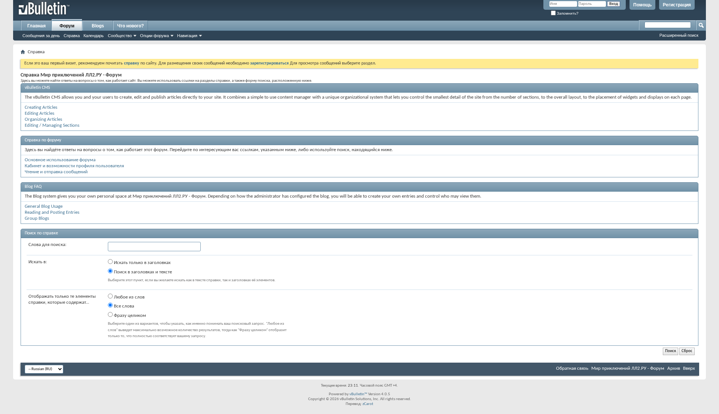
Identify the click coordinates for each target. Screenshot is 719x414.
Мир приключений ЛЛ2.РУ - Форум (627, 368)
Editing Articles (39, 113)
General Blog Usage (44, 206)
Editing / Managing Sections (52, 125)
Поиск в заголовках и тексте (142, 272)
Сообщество (120, 35)
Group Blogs (37, 218)
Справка (72, 35)
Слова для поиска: (47, 244)
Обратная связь (572, 368)
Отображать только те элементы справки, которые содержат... (62, 299)
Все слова (123, 306)
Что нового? (130, 25)
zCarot (367, 404)
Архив (673, 368)
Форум (67, 25)
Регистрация (677, 5)
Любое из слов (129, 297)
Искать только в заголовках (142, 262)
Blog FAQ (33, 186)
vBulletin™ (358, 394)
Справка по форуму (43, 140)
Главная (36, 25)
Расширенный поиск (678, 35)
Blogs (98, 25)
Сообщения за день (41, 35)
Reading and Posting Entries (52, 212)
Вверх (689, 368)
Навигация (187, 35)
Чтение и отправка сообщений (56, 172)
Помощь (642, 5)
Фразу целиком (129, 315)
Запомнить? (567, 13)
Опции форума (154, 35)
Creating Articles (41, 107)
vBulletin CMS (37, 88)
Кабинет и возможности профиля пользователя (74, 166)
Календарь (94, 35)
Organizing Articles (43, 119)
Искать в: (37, 262)
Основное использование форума (60, 160)
